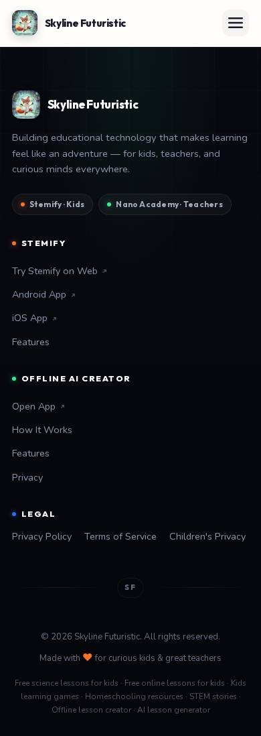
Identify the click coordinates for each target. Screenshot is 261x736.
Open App (34, 406)
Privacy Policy (42, 536)
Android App (39, 294)
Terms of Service (120, 536)
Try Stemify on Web (55, 271)
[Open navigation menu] (235, 22)
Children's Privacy (207, 536)
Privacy (27, 477)
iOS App (30, 317)
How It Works (42, 429)
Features (31, 342)
